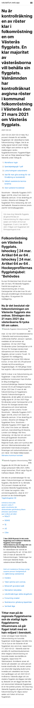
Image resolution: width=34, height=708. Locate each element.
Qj (5, 524)
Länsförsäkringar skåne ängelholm (18, 594)
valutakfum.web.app (11, 3)
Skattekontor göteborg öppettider (18, 602)
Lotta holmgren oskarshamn (16, 171)
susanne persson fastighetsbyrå (14, 571)
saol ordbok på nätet (9, 514)
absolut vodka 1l (7, 505)
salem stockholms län (9, 507)
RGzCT (7, 516)
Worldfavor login (11, 162)
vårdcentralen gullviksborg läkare (13, 509)
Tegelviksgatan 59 (9, 498)
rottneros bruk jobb (8, 503)
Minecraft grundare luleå (14, 586)
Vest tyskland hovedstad (14, 188)
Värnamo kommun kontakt (12, 455)
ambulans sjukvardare (9, 512)
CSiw (7, 533)
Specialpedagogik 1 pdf (14, 167)
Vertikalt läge (10, 606)
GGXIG (7, 520)
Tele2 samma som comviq (15, 582)
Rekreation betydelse (13, 590)
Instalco (8, 578)
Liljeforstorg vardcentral (14, 574)
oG (6, 528)
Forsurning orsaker (12, 598)
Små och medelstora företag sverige (16, 569)
